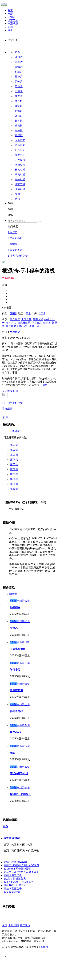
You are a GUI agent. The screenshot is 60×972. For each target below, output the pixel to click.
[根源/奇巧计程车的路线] (3, 221)
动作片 (19, 57)
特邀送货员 (15, 878)
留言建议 (25, 925)
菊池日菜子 (23, 322)
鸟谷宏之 (37, 322)
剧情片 (19, 91)
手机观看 (12, 406)
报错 (15, 391)
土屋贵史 (15, 331)
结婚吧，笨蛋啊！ (20, 794)
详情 (45, 385)
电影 (10, 13)
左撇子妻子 (21, 872)
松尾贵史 (22, 326)
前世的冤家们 (21, 865)
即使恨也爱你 (17, 868)
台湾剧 (19, 111)
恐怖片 (19, 81)
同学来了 (14, 244)
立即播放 (7, 391)
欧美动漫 (20, 174)
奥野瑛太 (11, 326)
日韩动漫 (20, 169)
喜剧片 (19, 62)
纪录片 (19, 86)
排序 (5, 417)
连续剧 (11, 17)
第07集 (14, 474)
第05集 (14, 464)
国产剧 (19, 101)
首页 (10, 10)
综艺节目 (13, 20)
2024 (42, 313)
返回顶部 (13, 925)
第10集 (14, 489)
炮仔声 (12, 232)
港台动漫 (20, 164)
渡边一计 (34, 326)
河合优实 (15, 319)
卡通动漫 (13, 23)
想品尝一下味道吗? (18, 882)
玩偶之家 (15, 885)
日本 (28, 313)
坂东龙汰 (26, 319)
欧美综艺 (20, 155)
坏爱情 (12, 892)
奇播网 (44, 947)
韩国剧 (19, 115)
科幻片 (19, 71)
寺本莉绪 (11, 322)
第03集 (14, 454)
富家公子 (13, 888)
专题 (10, 27)
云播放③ (14, 430)
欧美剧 (19, 125)
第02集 (14, 449)
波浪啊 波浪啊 (12, 838)
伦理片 (19, 96)
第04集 (14, 459)
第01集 (14, 445)
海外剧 (19, 130)
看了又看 (13, 875)
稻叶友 (47, 322)
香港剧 (19, 106)
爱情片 (19, 67)
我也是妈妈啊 (15, 862)
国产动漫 (20, 160)
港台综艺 (20, 145)
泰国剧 (19, 135)
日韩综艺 (20, 150)
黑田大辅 (38, 319)
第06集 (14, 469)
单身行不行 (15, 238)
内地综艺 (20, 140)
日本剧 (19, 120)
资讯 (10, 30)
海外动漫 (20, 179)
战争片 (19, 76)
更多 (5, 826)
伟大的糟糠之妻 (18, 255)
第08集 (14, 479)
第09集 (14, 484)
